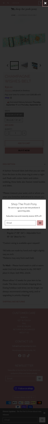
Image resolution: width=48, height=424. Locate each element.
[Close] (45, 3)
